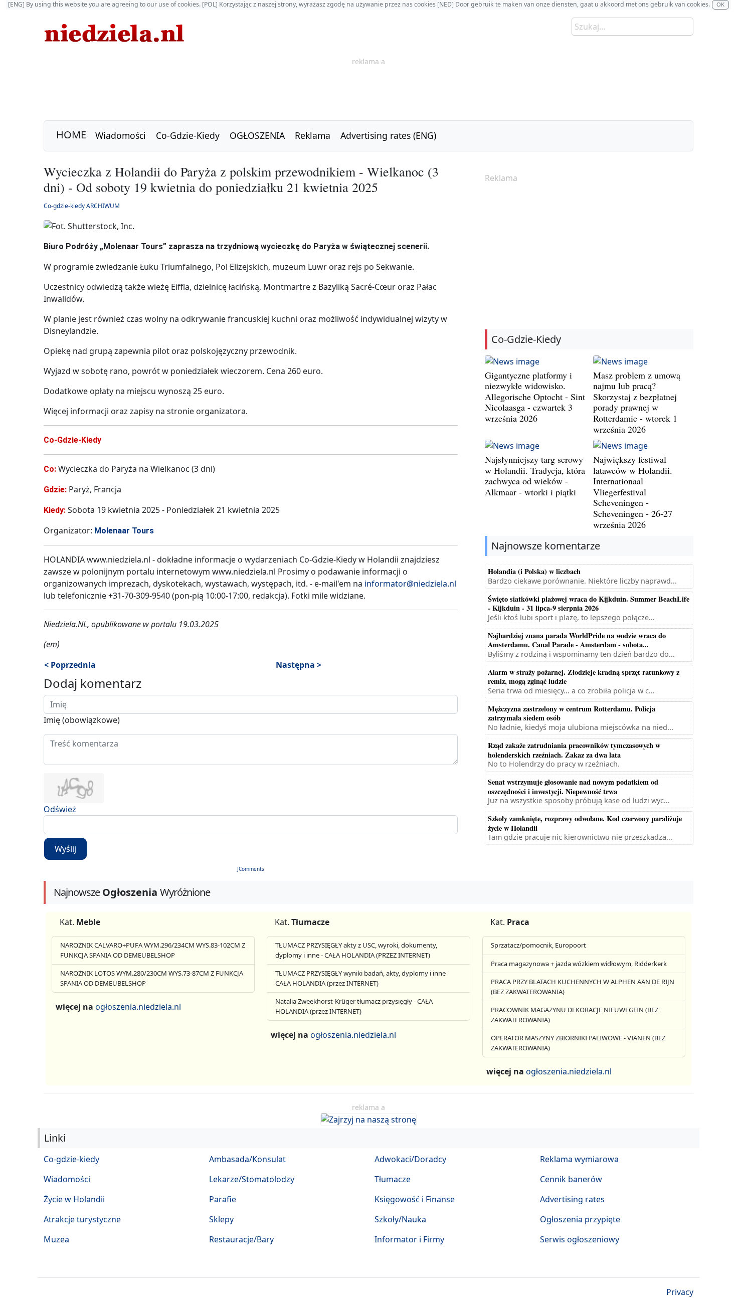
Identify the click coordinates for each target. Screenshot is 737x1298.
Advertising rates (572, 1199)
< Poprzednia (70, 664)
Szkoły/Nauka (400, 1219)
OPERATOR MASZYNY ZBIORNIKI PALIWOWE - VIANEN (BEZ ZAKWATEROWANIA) (578, 1042)
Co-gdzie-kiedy (71, 1159)
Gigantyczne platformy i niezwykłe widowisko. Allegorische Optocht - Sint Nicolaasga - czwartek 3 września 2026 (535, 396)
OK (720, 4)
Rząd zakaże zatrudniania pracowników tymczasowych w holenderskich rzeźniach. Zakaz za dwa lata (574, 750)
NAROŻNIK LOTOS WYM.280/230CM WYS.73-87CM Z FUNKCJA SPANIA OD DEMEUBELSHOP (151, 978)
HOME (71, 134)
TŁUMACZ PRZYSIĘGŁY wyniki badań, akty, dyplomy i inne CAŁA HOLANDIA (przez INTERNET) (360, 978)
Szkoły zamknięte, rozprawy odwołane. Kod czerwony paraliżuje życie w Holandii (585, 823)
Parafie (222, 1199)
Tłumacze (393, 1179)
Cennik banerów (571, 1179)
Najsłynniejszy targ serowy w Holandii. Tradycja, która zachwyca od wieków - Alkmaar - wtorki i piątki (535, 475)
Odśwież (60, 809)
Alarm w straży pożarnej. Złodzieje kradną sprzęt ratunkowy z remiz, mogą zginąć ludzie (583, 676)
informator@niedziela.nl (410, 583)
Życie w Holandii (74, 1199)
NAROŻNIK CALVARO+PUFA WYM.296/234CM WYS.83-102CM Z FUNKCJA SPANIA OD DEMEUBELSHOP (152, 950)
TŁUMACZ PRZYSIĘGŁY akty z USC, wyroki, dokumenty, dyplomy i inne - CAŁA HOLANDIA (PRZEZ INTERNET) (356, 950)
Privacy (679, 1291)
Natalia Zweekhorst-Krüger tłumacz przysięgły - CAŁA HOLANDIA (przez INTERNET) (354, 1006)
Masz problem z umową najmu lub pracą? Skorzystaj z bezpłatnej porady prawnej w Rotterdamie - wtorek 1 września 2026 (636, 402)
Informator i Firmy (409, 1239)
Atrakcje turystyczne (82, 1219)
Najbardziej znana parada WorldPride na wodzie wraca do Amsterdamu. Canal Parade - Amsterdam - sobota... (577, 640)
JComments (250, 868)
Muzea (56, 1239)
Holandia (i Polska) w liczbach (534, 571)
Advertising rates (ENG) (388, 135)
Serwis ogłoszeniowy (579, 1239)
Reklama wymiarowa (579, 1159)
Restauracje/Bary (241, 1239)
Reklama (312, 135)
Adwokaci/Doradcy (410, 1159)
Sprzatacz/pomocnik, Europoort (538, 945)
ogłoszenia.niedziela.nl (138, 1006)
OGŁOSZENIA (257, 135)
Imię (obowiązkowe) (82, 719)
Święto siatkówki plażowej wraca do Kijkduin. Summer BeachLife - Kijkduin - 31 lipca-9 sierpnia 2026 (588, 603)
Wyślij (65, 848)
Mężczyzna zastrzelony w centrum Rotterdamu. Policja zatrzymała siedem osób (571, 713)
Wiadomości (120, 135)
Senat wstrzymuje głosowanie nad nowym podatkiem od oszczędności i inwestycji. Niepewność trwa (573, 786)
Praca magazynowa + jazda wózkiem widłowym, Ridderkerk (579, 963)
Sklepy (221, 1219)
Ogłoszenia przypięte (580, 1219)
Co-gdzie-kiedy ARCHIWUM (82, 206)
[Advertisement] (368, 89)
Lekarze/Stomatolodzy (251, 1179)
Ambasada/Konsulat (247, 1159)
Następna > (298, 664)
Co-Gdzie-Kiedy (188, 135)
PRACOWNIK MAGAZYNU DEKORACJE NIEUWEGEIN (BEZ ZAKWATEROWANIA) (574, 1014)
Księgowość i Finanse (415, 1199)
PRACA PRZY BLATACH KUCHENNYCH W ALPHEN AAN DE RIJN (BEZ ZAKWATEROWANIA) (582, 986)
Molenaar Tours (124, 530)
